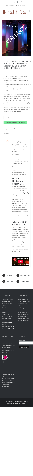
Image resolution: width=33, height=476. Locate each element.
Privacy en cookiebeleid (12, 403)
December (13, 129)
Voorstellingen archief (18, 131)
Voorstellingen (7, 131)
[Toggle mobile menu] (30, 11)
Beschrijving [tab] (5, 141)
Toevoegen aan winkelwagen (15, 122)
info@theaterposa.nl (8, 326)
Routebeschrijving (7, 322)
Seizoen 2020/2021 (22, 129)
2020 (7, 133)
